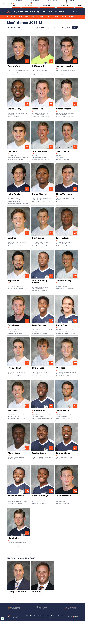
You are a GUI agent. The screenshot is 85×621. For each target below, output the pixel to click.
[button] (11, 4)
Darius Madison (39, 194)
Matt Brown (37, 109)
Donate (61, 11)
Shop (56, 11)
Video (22, 11)
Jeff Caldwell (38, 66)
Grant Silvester (63, 109)
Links (21, 7)
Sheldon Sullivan (16, 495)
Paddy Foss (61, 325)
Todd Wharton (63, 151)
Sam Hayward (63, 410)
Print (74, 27)
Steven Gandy (14, 109)
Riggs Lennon (38, 238)
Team (20, 16)
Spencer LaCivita (64, 66)
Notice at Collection (50, 618)
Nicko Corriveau (64, 194)
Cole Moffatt (14, 66)
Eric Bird (12, 238)
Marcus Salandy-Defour (40, 281)
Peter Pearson (39, 325)
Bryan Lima (13, 280)
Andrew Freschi (63, 495)
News (42, 16)
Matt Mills (12, 410)
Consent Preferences (39, 615)
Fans (33, 11)
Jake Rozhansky (63, 280)
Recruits (44, 11)
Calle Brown (13, 325)
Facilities (56, 16)
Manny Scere (14, 453)
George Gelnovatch (17, 591)
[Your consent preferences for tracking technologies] (2, 618)
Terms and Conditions (51, 615)
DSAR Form (60, 615)
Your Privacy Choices (39, 618)
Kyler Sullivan (62, 238)
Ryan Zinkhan (14, 368)
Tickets (51, 11)
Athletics (28, 11)
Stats (48, 16)
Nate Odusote (38, 410)
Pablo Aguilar (14, 194)
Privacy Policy (29, 615)
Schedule (35, 16)
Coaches (27, 16)
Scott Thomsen (39, 151)
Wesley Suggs (39, 453)
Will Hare (60, 368)
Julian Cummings (40, 495)
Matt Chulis (37, 591)
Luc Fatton (13, 151)
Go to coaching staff (13, 27)
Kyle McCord (38, 368)
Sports (16, 11)
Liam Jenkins (14, 538)
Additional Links (74, 16)
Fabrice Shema (63, 453)
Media (38, 11)
